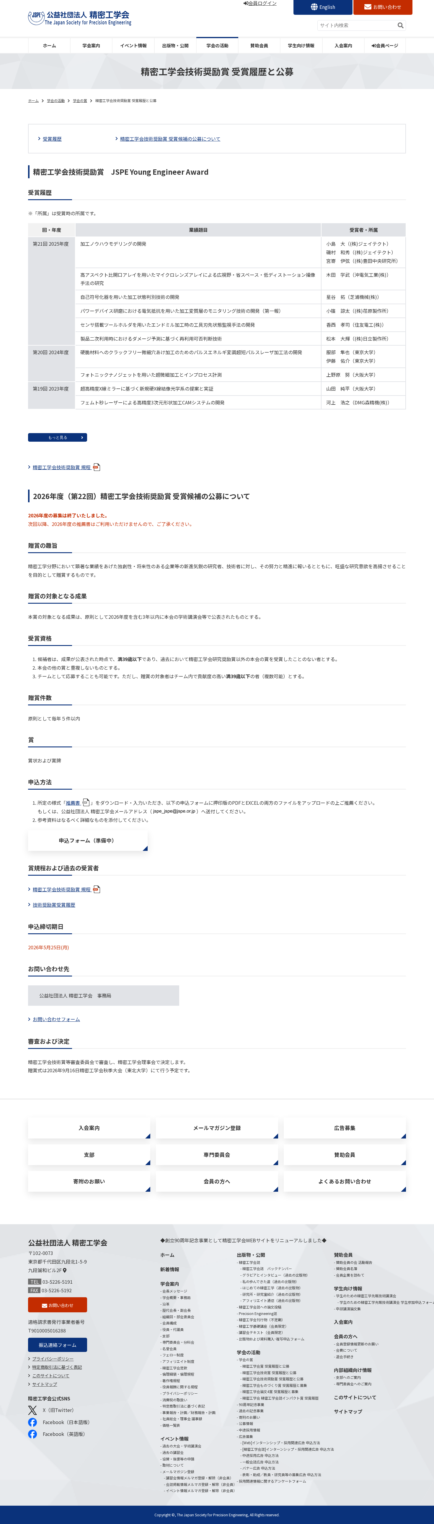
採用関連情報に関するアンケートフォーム (272, 1480)
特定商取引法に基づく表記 (57, 1367)
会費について (346, 1350)
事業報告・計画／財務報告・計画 (189, 1412)
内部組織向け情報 (353, 1370)
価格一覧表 (171, 1425)
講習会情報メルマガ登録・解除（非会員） (199, 1477)
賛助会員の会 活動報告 (354, 1262)
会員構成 (169, 1322)
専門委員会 (217, 1154)
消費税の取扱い (174, 1399)
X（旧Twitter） (59, 1409)
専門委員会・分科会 (178, 1342)
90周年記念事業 (251, 1404)
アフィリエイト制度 (178, 1361)
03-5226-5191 (58, 1281)
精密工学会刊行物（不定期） (262, 1319)
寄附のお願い (89, 1181)
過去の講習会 (173, 1452)
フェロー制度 (173, 1354)
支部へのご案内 (348, 1377)
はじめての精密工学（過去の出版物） (272, 1287)
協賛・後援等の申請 (178, 1458)
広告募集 (344, 1127)
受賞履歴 (52, 138)
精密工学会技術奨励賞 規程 (62, 467)
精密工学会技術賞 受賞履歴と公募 (269, 1372)
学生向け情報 (301, 45)
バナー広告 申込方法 (258, 1467)
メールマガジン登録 (217, 1127)
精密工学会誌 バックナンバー (267, 1268)
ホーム (49, 45)
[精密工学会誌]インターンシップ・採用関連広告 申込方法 (288, 1449)
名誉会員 (169, 1348)
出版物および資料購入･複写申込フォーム (271, 1338)
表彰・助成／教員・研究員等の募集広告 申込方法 (281, 1474)
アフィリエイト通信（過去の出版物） (272, 1300)
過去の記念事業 (251, 1410)
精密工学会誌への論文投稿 (260, 1306)
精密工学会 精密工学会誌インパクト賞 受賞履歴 (280, 1397)
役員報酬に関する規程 (180, 1386)
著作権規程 (171, 1380)
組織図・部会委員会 (178, 1316)
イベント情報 (133, 45)
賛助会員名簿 (346, 1268)
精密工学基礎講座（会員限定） (263, 1326)
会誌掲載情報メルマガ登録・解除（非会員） (201, 1484)
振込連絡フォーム (57, 1344)
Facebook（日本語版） (67, 1422)
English (327, 6)
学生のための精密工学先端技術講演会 (366, 1295)
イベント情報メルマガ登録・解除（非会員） (201, 1490)
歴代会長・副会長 (176, 1310)
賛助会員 (259, 45)
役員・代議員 (173, 1329)
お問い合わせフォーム (56, 1019)
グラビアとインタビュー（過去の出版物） (276, 1274)
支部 (89, 1154)
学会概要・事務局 (176, 1297)
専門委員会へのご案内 (353, 1383)
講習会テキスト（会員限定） (262, 1332)
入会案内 (343, 45)
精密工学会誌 (249, 1262)
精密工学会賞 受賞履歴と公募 (265, 1365)
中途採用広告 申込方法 (260, 1455)
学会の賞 (80, 100)
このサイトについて (50, 1375)
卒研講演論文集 (348, 1308)
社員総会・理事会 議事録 (182, 1418)
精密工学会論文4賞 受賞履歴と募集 (270, 1391)
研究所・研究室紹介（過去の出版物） (272, 1294)
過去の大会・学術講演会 (181, 1445)
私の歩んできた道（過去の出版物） (270, 1281)
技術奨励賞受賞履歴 (54, 904)
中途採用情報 (249, 1429)
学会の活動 (217, 45)
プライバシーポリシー (53, 1358)
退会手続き (345, 1356)
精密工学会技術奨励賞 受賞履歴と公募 (273, 1378)
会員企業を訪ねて (350, 1274)
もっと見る (57, 437)
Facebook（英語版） (65, 1433)
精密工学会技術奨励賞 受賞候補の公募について (170, 138)
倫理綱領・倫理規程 (178, 1373)
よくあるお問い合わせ (344, 1181)
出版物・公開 (175, 45)
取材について (173, 1465)
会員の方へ (217, 1181)
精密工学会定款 (174, 1367)
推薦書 (73, 802)
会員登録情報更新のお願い (357, 1343)
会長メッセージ (174, 1290)
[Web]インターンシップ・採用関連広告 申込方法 (281, 1442)
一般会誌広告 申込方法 (260, 1461)
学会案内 (91, 45)
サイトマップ (44, 1384)
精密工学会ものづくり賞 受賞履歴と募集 (274, 1385)
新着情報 (169, 1269)
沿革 (165, 1303)
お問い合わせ (387, 6)
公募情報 (246, 1423)
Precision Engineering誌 (258, 1313)
